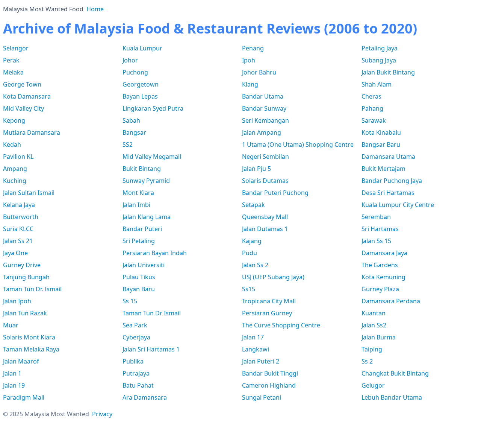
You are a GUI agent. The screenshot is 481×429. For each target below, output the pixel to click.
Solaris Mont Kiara (29, 337)
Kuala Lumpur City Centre (398, 205)
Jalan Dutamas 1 (265, 229)
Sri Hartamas (380, 229)
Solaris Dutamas (265, 180)
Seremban (376, 217)
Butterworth (20, 217)
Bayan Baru (139, 289)
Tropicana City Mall (269, 301)
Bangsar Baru (381, 144)
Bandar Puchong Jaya (392, 180)
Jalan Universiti (144, 265)
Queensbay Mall (265, 217)
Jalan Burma (379, 337)
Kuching (14, 180)
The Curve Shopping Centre (281, 325)
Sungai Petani (261, 397)
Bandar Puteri (142, 229)
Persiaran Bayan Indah (155, 253)
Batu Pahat (138, 385)
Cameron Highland (269, 385)
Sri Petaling (139, 241)
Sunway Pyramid (146, 180)
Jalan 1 (12, 373)
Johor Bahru (259, 72)
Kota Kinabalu (381, 132)
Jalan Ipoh (17, 301)
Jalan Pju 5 (256, 168)
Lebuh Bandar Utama (392, 397)
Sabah (131, 120)
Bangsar (134, 132)
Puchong (135, 72)
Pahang (372, 108)
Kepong (14, 120)
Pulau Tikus (139, 277)
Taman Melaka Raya (31, 349)
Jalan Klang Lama (147, 217)
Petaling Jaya (380, 48)
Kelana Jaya (19, 205)
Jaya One (15, 253)
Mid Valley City (23, 108)
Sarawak (374, 120)
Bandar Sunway (264, 108)
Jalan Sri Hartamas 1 (151, 349)
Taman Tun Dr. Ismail (32, 289)
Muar (10, 325)
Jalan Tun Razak (25, 313)
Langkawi (255, 349)
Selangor (16, 48)
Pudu (249, 253)
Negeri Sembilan (265, 156)
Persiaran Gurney (267, 313)
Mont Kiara (138, 193)
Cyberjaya (136, 337)
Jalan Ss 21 (18, 241)
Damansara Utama (388, 156)
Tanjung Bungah (26, 277)
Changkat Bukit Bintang (395, 373)
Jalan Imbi (136, 205)
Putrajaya (136, 373)
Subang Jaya (379, 60)
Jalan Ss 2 (255, 265)
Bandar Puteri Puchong (275, 193)
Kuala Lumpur (142, 48)
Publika (133, 361)
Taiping (372, 349)
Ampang (15, 168)
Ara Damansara (145, 397)
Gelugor (373, 385)
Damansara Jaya (384, 253)
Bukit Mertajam (383, 168)
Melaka (13, 72)
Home (95, 9)
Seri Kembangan (265, 120)
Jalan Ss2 (374, 325)
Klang (250, 84)
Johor (130, 60)
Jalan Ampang (261, 132)
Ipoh (248, 60)
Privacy (102, 414)
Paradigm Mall (23, 397)
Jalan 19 (14, 385)
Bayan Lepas (140, 96)
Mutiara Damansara (31, 132)
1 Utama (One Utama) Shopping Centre (298, 144)
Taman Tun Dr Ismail (152, 313)
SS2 (128, 144)
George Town (22, 84)
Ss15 (248, 289)
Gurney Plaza (380, 289)
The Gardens (380, 265)
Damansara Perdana (391, 301)
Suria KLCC (18, 229)
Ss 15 (130, 301)
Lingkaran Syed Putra (153, 108)
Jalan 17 (253, 337)
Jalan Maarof (21, 361)
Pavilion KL (18, 156)
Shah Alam (377, 84)
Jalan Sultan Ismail (28, 193)
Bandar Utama (262, 96)
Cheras (371, 96)
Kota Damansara (27, 96)
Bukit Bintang (142, 168)
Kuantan (374, 313)
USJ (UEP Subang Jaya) (273, 277)
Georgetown (141, 84)
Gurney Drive (22, 265)
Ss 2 (367, 361)
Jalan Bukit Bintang (388, 72)
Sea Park (135, 325)
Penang (253, 48)
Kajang (252, 241)
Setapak (253, 205)
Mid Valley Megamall (152, 156)
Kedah (12, 144)
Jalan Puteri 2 (260, 361)
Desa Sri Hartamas (388, 193)
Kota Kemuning (383, 277)
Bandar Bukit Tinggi (270, 373)
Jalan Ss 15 (376, 241)
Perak (11, 60)
